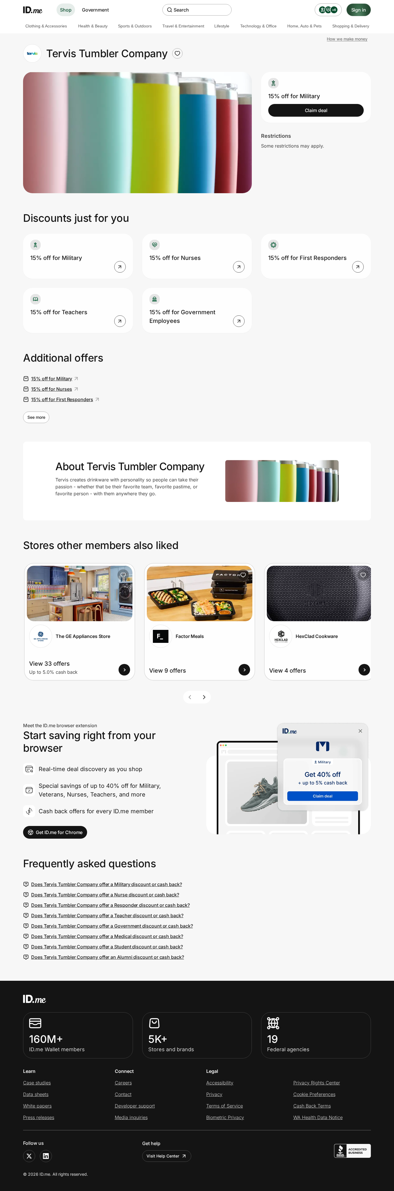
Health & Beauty (93, 26)
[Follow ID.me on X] (29, 1156)
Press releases (38, 1117)
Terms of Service (224, 1106)
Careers (123, 1083)
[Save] (123, 575)
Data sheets (35, 1094)
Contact (123, 1094)
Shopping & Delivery (350, 26)
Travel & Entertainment (183, 26)
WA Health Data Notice (318, 1117)
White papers (37, 1106)
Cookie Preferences (314, 1094)
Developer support (135, 1106)
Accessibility (219, 1083)
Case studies (37, 1083)
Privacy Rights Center (316, 1083)
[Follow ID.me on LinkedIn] (46, 1156)
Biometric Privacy (225, 1117)
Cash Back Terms (312, 1106)
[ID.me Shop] (36, 9)
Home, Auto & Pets (304, 26)
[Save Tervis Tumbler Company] (177, 53)
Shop (66, 10)
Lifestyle (221, 26)
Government (95, 10)
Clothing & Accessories (46, 26)
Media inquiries (131, 1117)
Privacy (214, 1094)
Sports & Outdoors (135, 26)
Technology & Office (258, 26)
